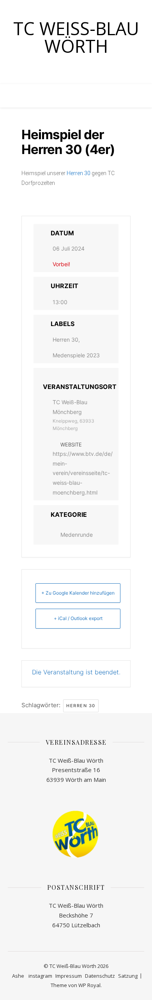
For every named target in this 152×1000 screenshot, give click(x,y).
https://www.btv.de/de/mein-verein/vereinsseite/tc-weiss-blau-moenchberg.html (83, 472)
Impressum (68, 975)
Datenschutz (100, 975)
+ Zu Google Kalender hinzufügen (78, 593)
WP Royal (89, 985)
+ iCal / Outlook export (78, 618)
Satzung (128, 975)
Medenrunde (76, 534)
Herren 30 (78, 173)
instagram (40, 975)
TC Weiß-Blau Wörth (76, 37)
